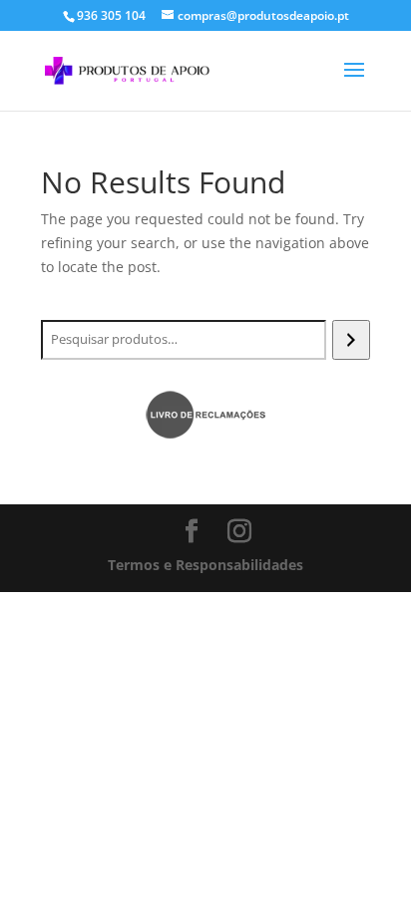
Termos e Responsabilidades (205, 564)
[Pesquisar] (350, 340)
